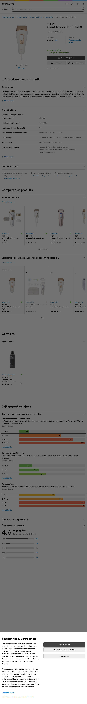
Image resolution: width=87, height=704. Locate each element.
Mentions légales (8, 693)
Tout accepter (64, 644)
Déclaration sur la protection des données (18, 697)
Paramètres (64, 656)
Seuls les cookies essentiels (64, 650)
